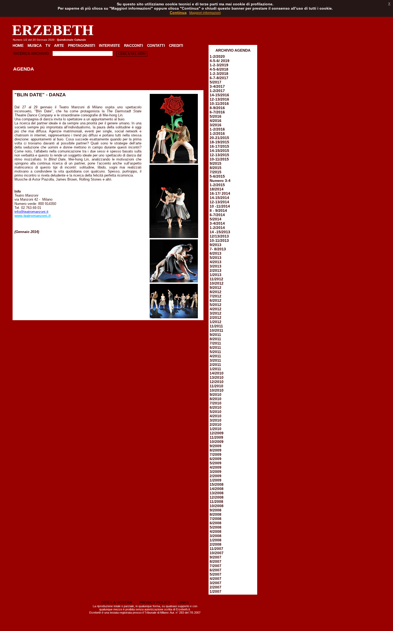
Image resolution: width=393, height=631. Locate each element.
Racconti (133, 45)
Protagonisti (81, 45)
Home (18, 45)
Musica (35, 45)
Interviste (109, 45)
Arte (59, 45)
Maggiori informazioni (205, 13)
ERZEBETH (53, 30)
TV (47, 45)
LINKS (183, 602)
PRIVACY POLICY (154, 602)
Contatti (156, 45)
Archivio (40, 53)
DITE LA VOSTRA (116, 602)
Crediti (176, 45)
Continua (178, 12)
